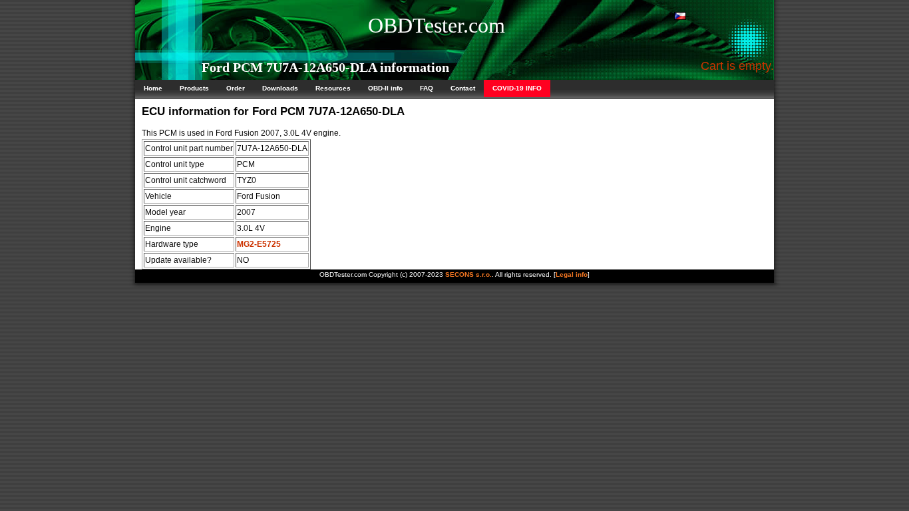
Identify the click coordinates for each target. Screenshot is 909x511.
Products (194, 88)
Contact (463, 88)
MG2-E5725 (259, 244)
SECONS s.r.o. (468, 274)
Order (235, 88)
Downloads (280, 88)
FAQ (426, 88)
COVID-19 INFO (517, 88)
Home (153, 88)
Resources (333, 88)
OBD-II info (385, 88)
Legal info (572, 274)
